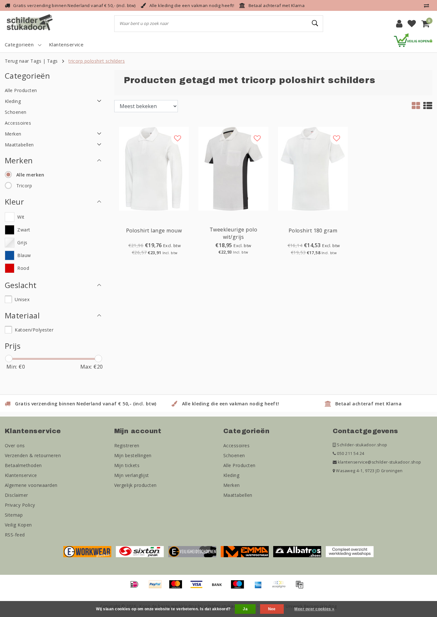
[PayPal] (157, 587)
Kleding (231, 475)
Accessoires (236, 445)
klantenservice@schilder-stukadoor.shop (379, 462)
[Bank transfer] (219, 587)
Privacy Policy (20, 505)
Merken (231, 485)
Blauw (24, 255)
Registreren (126, 445)
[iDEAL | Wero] (136, 587)
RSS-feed (15, 535)
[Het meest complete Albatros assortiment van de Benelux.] (297, 551)
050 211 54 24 (350, 453)
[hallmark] (413, 39)
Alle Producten (239, 465)
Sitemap (14, 515)
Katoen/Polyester (34, 330)
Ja (245, 609)
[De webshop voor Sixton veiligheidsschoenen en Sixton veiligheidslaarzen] (140, 551)
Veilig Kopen (18, 525)
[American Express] (260, 587)
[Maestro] (239, 587)
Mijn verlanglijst (131, 475)
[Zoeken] (315, 23)
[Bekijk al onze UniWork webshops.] (350, 551)
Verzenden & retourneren (33, 455)
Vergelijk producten (135, 485)
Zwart (23, 230)
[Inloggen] (399, 23)
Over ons (15, 445)
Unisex (22, 299)
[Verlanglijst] (412, 23)
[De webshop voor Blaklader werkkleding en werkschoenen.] (87, 551)
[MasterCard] (178, 587)
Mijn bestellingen (133, 455)
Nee (272, 609)
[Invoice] (301, 587)
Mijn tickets (127, 465)
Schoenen (234, 455)
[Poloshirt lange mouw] (154, 168)
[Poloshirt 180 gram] (313, 168)
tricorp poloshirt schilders (96, 61)
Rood (23, 268)
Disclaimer (16, 495)
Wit (20, 217)
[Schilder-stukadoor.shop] (30, 23)
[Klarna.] (281, 587)
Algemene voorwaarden (31, 485)
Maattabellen (237, 495)
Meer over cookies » (314, 609)
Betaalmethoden (23, 465)
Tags (52, 61)
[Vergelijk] (428, 5)
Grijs (22, 242)
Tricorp (24, 186)
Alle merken (30, 175)
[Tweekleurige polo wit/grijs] (233, 168)
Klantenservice (21, 475)
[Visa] (198, 587)
